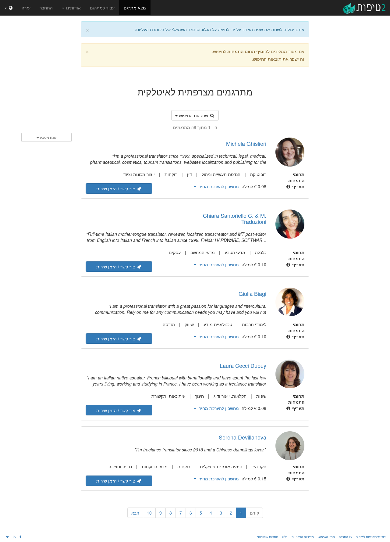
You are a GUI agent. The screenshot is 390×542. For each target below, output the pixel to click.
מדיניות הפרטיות (303, 537)
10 (149, 513)
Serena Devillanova (242, 437)
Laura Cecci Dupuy (243, 365)
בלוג (285, 537)
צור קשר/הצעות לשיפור (370, 537)
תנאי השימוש (326, 537)
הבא (135, 513)
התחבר (46, 8)
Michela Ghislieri (246, 143)
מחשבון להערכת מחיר (218, 186)
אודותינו (73, 8)
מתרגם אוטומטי (267, 537)
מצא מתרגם (135, 8)
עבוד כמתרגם (102, 8)
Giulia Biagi (252, 293)
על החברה (345, 537)
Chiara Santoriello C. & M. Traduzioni (234, 218)
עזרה (26, 8)
